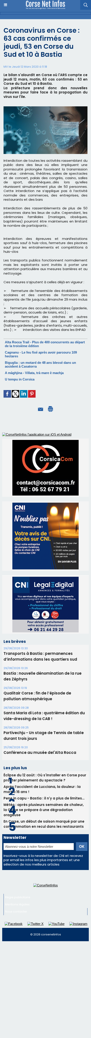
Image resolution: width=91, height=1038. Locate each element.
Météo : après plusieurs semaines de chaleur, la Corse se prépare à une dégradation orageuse (44, 809)
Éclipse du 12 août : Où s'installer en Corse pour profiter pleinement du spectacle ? (45, 778)
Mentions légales (17, 904)
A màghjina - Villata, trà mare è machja (34, 373)
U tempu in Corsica (19, 379)
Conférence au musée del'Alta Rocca (40, 752)
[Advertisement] (45, 991)
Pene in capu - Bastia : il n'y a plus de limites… (44, 798)
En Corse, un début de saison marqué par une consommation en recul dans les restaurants (44, 824)
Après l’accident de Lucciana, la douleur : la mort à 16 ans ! (42, 789)
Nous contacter (16, 911)
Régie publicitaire (17, 897)
